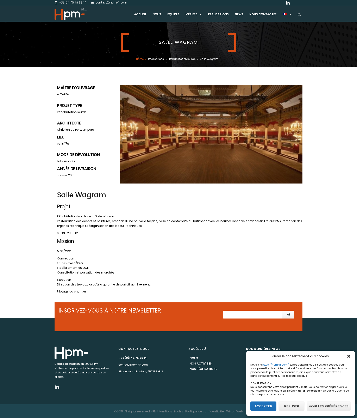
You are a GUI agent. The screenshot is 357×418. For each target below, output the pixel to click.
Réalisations (218, 14)
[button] (349, 356)
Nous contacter (263, 14)
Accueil (140, 14)
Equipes (173, 14)
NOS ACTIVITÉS (201, 363)
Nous (157, 14)
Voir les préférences (329, 406)
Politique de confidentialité (204, 411)
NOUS (194, 358)
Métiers (192, 14)
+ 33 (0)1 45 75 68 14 (132, 358)
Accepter (263, 406)
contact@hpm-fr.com (133, 365)
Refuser (291, 406)
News (239, 14)
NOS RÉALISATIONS (203, 369)
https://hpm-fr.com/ (275, 364)
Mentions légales (171, 411)
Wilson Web (234, 411)
